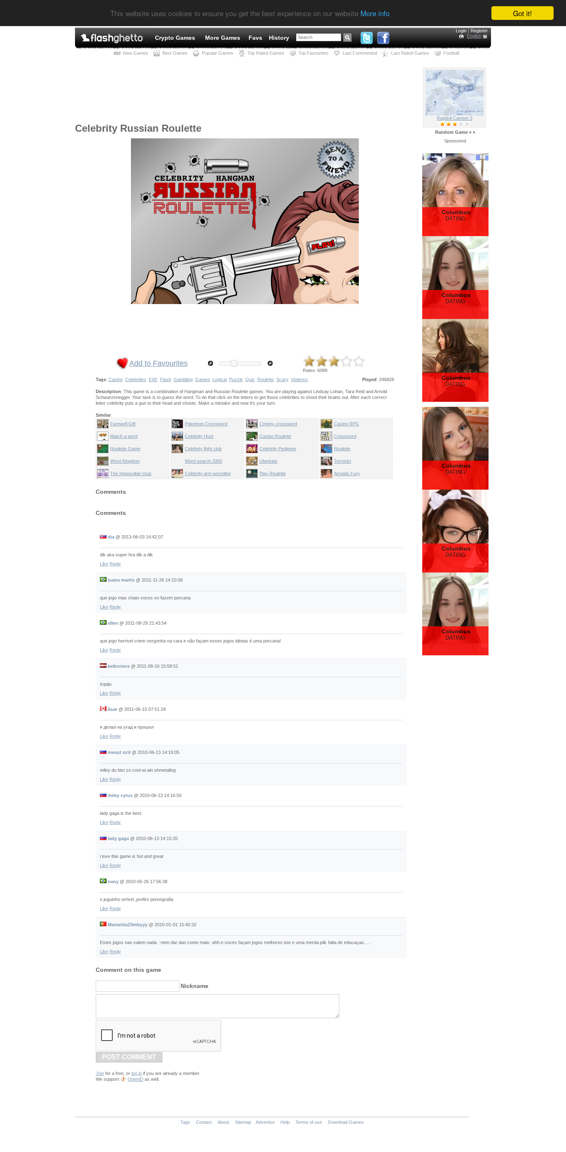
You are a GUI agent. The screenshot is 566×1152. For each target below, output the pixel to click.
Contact (204, 1122)
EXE (153, 379)
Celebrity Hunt (199, 436)
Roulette (265, 379)
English (474, 36)
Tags (185, 1122)
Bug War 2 (454, 118)
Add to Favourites (158, 363)
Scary (282, 379)
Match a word (124, 436)
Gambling (183, 379)
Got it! (522, 13)
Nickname (194, 986)
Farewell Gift (122, 423)
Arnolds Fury (347, 473)
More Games (222, 37)
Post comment (129, 1056)
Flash (165, 379)
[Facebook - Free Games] (383, 36)
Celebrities (135, 379)
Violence (299, 379)
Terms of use (308, 1122)
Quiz (250, 379)
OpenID (135, 1079)
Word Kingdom (125, 461)
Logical (220, 379)
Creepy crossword (278, 423)
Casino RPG (346, 423)
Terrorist (342, 461)
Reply (115, 563)
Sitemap (243, 1122)
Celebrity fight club (203, 448)
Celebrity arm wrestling (208, 473)
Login (461, 30)
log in (136, 1073)
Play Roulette (272, 473)
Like (104, 563)
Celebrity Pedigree (277, 448)
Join (100, 1073)
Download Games (346, 1122)
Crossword (345, 436)
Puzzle (236, 379)
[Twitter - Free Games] (366, 36)
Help (285, 1122)
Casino (116, 379)
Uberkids (268, 461)
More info (374, 13)
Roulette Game (125, 448)
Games (202, 379)
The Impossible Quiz (131, 473)
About (223, 1122)
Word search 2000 (203, 461)
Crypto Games (175, 37)
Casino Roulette (275, 436)
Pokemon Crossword (206, 423)
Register (479, 30)
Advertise (265, 1122)
